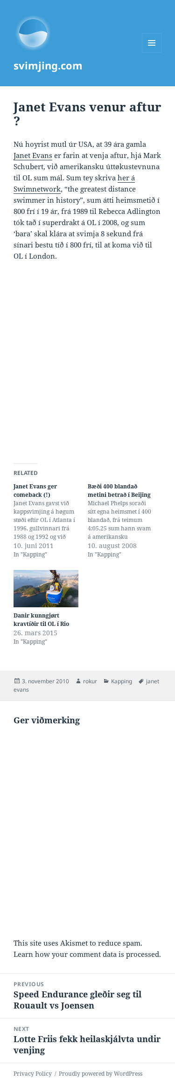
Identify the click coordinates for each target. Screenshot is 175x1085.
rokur (90, 681)
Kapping (121, 681)
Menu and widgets (151, 52)
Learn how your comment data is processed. (87, 954)
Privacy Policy (33, 1074)
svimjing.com (48, 65)
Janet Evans (33, 155)
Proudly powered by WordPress (100, 1074)
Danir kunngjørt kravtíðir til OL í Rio (41, 619)
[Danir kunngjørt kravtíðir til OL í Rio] (46, 588)
